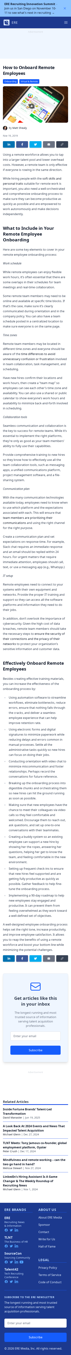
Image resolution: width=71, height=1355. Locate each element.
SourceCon (13, 1253)
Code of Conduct (50, 1282)
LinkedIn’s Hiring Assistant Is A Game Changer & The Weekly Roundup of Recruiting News (30, 1181)
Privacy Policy (47, 1268)
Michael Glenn (12, 1134)
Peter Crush (10, 1151)
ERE (7, 1218)
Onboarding (10, 81)
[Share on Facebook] (22, 144)
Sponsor (44, 1225)
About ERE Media (50, 1217)
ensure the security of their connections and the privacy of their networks (34, 639)
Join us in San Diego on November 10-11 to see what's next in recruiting (30, 8)
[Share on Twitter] (35, 144)
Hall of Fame (47, 1246)
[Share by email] (49, 144)
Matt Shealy (19, 128)
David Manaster (12, 1117)
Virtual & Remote (29, 81)
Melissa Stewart (12, 1168)
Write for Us (46, 1239)
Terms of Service (49, 1275)
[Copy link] (62, 144)
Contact (43, 1232)
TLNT (8, 1237)
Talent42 (11, 1269)
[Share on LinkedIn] (9, 144)
